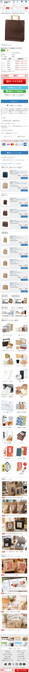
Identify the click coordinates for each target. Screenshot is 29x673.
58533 (15, 209)
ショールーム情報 (21, 658)
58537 (15, 220)
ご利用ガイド (7, 651)
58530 (15, 170)
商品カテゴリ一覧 (21, 651)
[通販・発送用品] (21, 343)
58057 (15, 236)
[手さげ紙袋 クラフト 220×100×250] (5, 251)
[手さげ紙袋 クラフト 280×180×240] (5, 286)
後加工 (14, 5)
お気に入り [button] (15, 101)
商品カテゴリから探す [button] (15, 153)
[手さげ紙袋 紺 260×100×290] (5, 174)
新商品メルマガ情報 (7, 654)
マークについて (8, 136)
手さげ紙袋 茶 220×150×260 (20, 210)
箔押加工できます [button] (7, 45)
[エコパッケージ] (7, 359)
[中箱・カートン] (21, 328)
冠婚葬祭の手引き (7, 658)
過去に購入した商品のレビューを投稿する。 (11, 163)
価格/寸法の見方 (21, 136)
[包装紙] (21, 389)
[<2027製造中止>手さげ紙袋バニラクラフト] (5, 185)
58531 (15, 182)
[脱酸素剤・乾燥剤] (21, 420)
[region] (14, 10)
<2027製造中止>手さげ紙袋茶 (20, 221)
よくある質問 (7, 652)
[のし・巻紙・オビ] (7, 405)
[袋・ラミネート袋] (7, 328)
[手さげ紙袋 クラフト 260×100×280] (5, 263)
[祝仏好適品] (7, 451)
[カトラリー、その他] (7, 374)
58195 (15, 271)
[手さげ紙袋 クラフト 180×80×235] (5, 240)
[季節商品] (21, 466)
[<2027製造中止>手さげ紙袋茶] (5, 224)
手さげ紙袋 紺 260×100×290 (20, 172)
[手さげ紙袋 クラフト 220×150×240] (5, 275)
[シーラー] (21, 435)
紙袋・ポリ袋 (15, 11)
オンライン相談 (20, 652)
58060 (15, 259)
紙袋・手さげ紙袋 (24, 11)
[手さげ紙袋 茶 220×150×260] (5, 213)
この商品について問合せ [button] (15, 105)
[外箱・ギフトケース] (7, 343)
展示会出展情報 (20, 656)
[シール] (7, 466)
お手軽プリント (24, 5)
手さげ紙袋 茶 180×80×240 (20, 199)
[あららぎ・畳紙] (21, 451)
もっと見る (9, 479)
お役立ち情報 (7, 656)
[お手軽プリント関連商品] (7, 389)
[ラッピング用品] (7, 420)
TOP (2, 11)
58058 (15, 248)
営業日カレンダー (21, 660)
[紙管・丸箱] (21, 374)
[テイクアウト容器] (21, 359)
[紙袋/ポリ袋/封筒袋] (21, 405)
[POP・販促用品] (7, 435)
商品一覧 (5, 5)
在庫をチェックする (15, 88)
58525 (15, 198)
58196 (15, 283)
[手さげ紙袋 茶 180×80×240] (5, 202)
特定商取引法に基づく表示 (7, 660)
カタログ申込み (20, 654)
